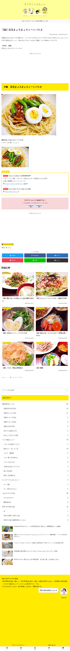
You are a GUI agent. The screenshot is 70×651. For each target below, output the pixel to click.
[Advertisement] (35, 68)
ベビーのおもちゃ (36, 462)
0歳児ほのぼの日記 (36, 408)
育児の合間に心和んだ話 (36, 515)
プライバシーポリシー (18, 645)
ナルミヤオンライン (11, 191)
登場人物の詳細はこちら (48, 590)
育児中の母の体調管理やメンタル (36, 520)
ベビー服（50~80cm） (36, 457)
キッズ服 (36, 484)
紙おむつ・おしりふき (36, 448)
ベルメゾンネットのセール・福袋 (16, 183)
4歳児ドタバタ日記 (36, 422)
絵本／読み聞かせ (36, 475)
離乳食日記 (36, 502)
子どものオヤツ (36, 498)
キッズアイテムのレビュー (35, 480)
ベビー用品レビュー (35, 440)
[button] (57, 260)
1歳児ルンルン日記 (36, 413)
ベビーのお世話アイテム (36, 444)
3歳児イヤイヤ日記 (36, 417)
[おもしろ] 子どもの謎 (36, 435)
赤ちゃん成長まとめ (36, 431)
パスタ (9, 247)
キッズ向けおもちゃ (36, 489)
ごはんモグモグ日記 (8, 244)
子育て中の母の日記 (35, 507)
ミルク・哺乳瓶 (36, 453)
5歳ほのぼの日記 (36, 426)
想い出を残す (36, 471)
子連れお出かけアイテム (36, 466)
